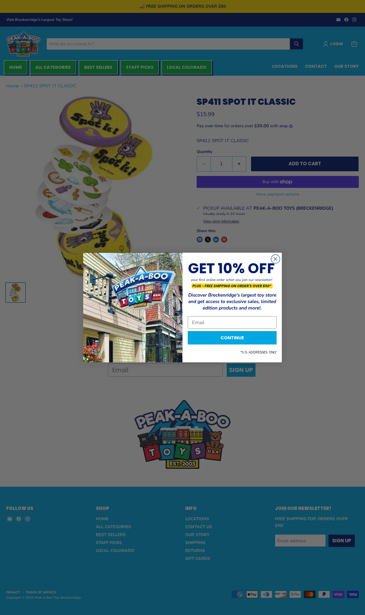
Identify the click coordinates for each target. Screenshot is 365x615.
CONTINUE (232, 338)
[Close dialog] (275, 259)
